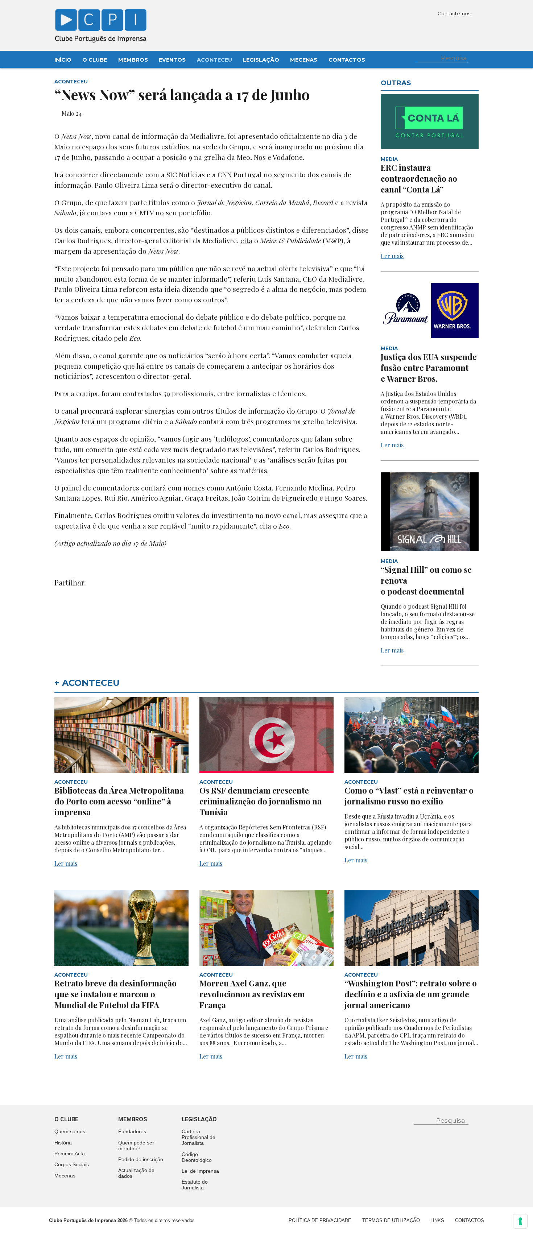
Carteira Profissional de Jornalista (198, 1137)
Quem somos (69, 1131)
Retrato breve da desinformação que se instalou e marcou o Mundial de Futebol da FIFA (115, 994)
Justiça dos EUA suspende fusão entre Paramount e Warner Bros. (429, 367)
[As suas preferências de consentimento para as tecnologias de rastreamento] (520, 1221)
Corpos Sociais (71, 1164)
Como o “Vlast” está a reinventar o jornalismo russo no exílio (409, 796)
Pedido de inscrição (140, 1159)
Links (437, 1220)
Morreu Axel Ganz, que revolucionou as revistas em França (252, 994)
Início (62, 60)
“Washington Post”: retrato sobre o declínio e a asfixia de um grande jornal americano (410, 994)
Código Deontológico (197, 1157)
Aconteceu (214, 60)
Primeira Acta (69, 1153)
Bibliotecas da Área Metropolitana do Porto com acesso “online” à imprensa (119, 801)
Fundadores (132, 1131)
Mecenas (303, 60)
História (63, 1143)
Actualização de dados (136, 1173)
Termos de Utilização (391, 1220)
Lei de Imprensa (200, 1171)
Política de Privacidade (320, 1220)
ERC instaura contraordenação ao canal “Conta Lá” (419, 178)
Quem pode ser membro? (136, 1145)
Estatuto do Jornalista (195, 1184)
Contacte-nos (454, 13)
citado (102, 338)
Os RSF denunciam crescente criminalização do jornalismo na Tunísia (260, 801)
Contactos (347, 60)
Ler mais (392, 256)
